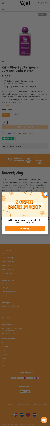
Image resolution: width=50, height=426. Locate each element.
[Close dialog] (45, 194)
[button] (44, 420)
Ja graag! (25, 228)
